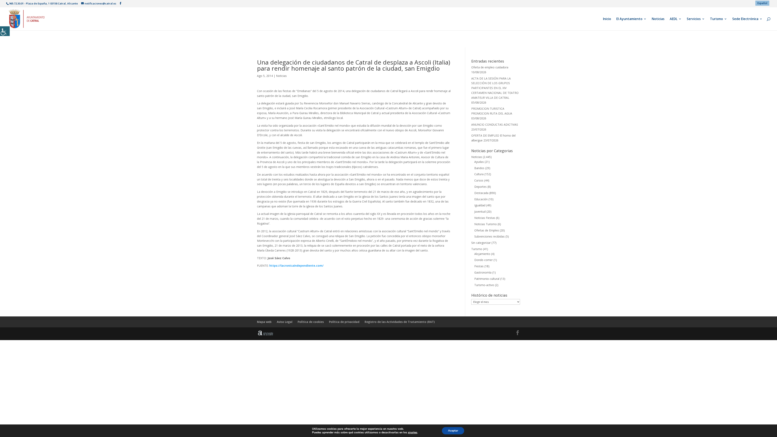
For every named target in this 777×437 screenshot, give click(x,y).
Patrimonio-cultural (486, 279)
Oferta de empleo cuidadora (489, 67)
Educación (481, 199)
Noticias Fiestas (484, 218)
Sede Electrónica (745, 19)
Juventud (480, 211)
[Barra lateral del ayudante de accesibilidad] (5, 31)
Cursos (478, 180)
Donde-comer (483, 260)
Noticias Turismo (485, 224)
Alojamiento (482, 254)
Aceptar (453, 431)
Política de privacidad (344, 322)
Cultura (479, 174)
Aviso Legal (284, 322)
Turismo (716, 19)
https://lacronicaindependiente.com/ (296, 265)
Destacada (481, 193)
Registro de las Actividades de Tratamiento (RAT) (400, 322)
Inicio (607, 19)
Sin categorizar (481, 243)
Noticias (658, 19)
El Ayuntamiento (629, 19)
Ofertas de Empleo (486, 230)
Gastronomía (482, 272)
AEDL (673, 19)
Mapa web (264, 322)
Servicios (694, 19)
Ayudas (479, 162)
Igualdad (479, 205)
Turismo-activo (484, 285)
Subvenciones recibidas (489, 236)
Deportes (480, 187)
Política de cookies (311, 322)
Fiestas (479, 266)
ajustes (412, 432)
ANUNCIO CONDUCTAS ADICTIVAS (494, 124)
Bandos (479, 168)
